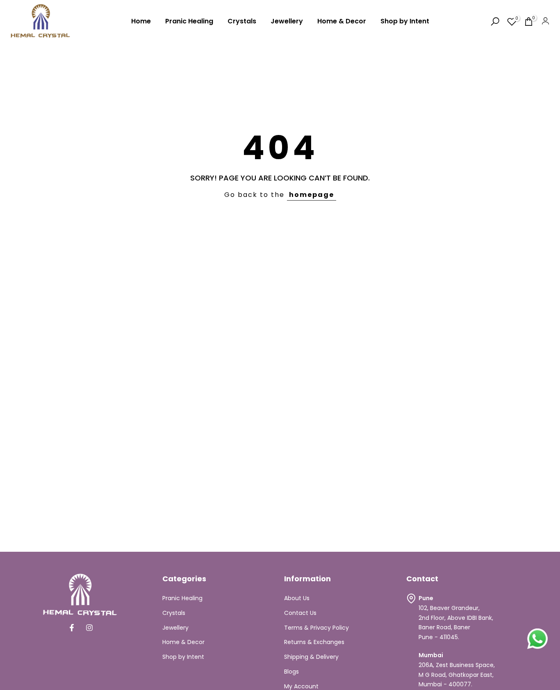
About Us (297, 598)
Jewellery (287, 21)
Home (141, 21)
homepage (311, 194)
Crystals (242, 21)
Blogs (291, 671)
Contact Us (300, 613)
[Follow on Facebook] (71, 628)
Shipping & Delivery (311, 657)
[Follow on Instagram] (89, 628)
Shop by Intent (404, 21)
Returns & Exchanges (314, 642)
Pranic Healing (189, 21)
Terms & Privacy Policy (316, 628)
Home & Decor (341, 21)
